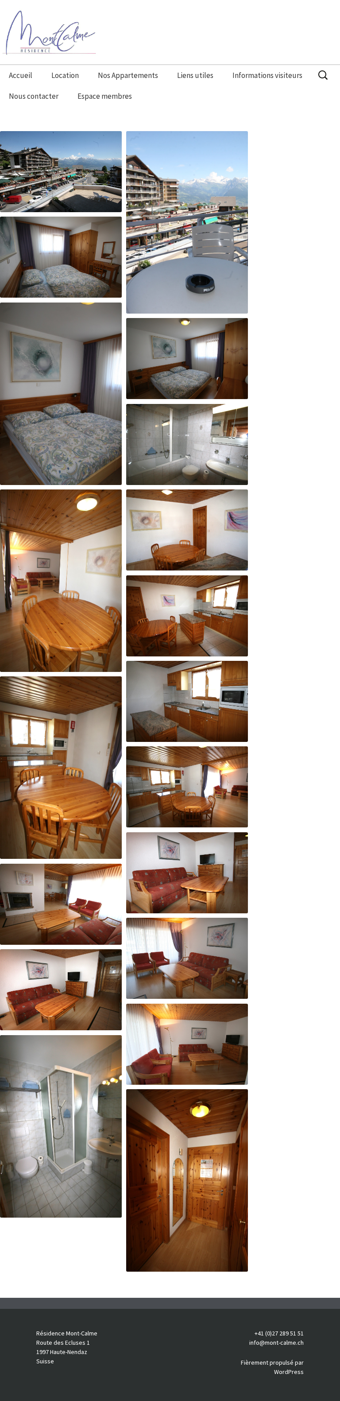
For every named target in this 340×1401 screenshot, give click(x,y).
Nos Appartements (128, 75)
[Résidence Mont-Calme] (170, 35)
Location (65, 75)
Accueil (20, 75)
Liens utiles (195, 75)
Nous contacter (33, 96)
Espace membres (104, 96)
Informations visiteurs (267, 75)
